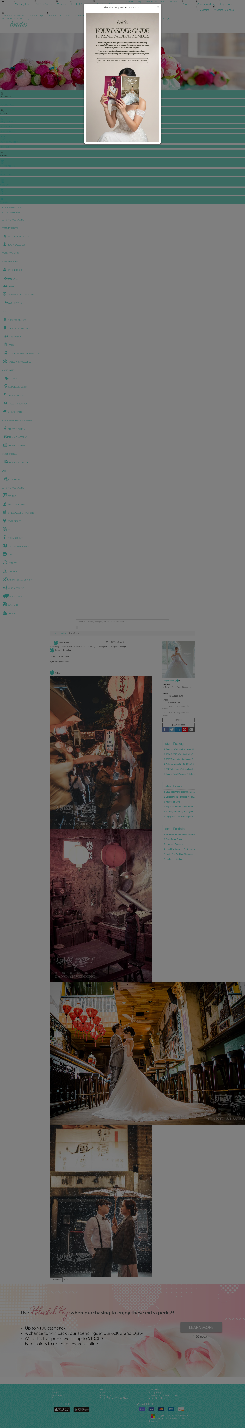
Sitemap (55, 1398)
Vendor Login (36, 15)
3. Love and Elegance (173, 844)
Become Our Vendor (14, 15)
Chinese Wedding (206, 4)
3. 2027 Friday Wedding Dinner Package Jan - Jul (179, 759)
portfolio (62, 633)
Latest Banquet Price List (107, 4)
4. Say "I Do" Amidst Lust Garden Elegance (179, 806)
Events (103, 1389)
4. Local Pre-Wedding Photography (179, 849)
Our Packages (179, 725)
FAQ (53, 1389)
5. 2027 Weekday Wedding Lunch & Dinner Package (179, 769)
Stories (187, 4)
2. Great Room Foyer (173, 839)
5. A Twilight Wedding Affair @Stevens (179, 811)
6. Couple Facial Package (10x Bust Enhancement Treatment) (179, 774)
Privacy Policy (155, 1392)
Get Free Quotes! (131, 18)
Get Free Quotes (44, 4)
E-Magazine (203, 10)
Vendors (61, 4)
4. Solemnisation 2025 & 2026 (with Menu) (179, 764)
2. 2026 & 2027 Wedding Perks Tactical (179, 754)
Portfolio (173, 1)
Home (7, 4)
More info (178, 720)
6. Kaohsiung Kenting (173, 859)
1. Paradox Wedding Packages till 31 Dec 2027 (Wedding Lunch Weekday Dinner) (179, 749)
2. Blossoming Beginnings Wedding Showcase (179, 797)
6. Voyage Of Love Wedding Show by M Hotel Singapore (179, 816)
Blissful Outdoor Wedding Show (114, 1398)
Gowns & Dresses (155, 1)
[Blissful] (62, 1409)
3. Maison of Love (172, 802)
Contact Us (154, 1389)
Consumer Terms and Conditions (163, 1395)
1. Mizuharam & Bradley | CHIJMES (179, 834)
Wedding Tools (22, 4)
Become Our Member (59, 15)
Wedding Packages (224, 10)
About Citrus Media (157, 1398)
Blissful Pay (57, 1395)
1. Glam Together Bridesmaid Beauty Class (179, 792)
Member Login (82, 15)
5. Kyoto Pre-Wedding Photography (179, 854)
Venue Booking (133, 1)
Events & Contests (80, 4)
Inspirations (226, 4)
